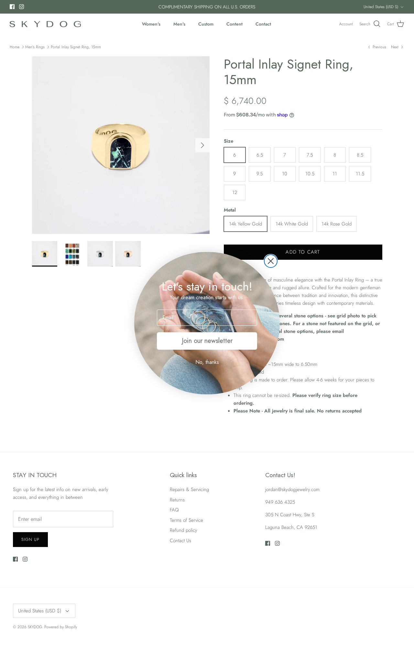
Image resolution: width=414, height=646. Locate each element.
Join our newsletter (207, 340)
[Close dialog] (270, 261)
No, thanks (207, 362)
